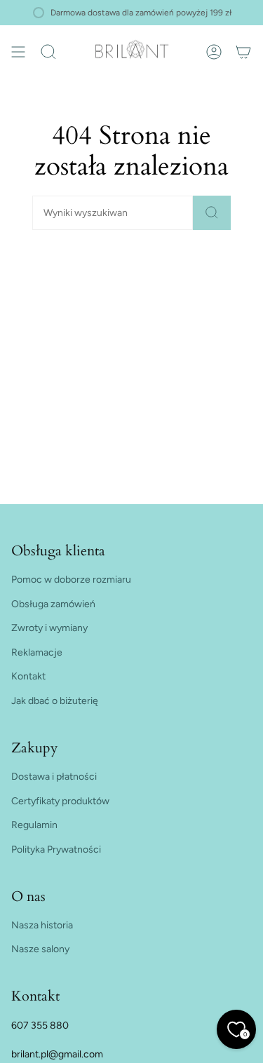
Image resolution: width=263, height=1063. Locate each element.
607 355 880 (40, 1025)
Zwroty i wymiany (49, 628)
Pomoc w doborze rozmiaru (71, 579)
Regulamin (34, 825)
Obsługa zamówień (53, 604)
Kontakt (28, 676)
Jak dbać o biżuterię (54, 701)
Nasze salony (40, 949)
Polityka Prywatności (56, 849)
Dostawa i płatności (54, 777)
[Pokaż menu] (18, 51)
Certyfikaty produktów (60, 801)
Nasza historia (42, 925)
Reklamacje (36, 652)
